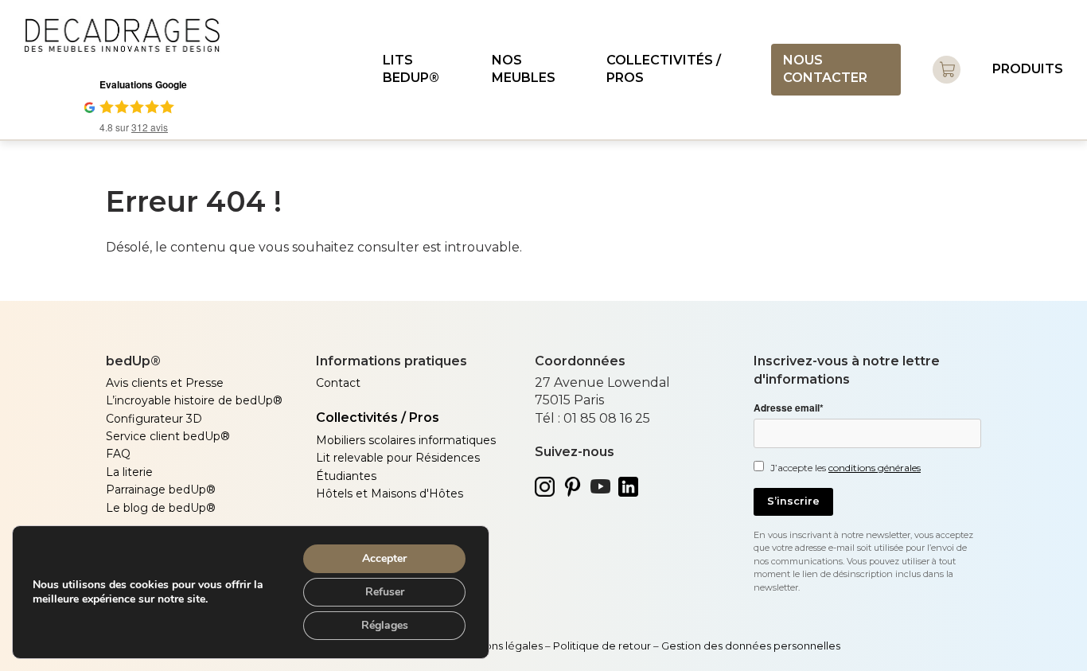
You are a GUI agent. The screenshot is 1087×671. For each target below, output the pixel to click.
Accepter (384, 558)
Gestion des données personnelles (752, 645)
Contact (338, 383)
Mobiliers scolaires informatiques (406, 440)
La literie (129, 472)
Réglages (384, 625)
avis (149, 127)
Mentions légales (500, 645)
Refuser (384, 591)
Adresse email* (789, 408)
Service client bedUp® (168, 436)
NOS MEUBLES (523, 69)
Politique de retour (602, 645)
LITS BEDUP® (411, 69)
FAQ (118, 454)
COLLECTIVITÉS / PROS (663, 69)
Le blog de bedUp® (161, 508)
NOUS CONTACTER (825, 69)
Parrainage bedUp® (161, 489)
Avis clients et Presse (165, 383)
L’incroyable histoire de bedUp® (194, 400)
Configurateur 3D (154, 419)
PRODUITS (1027, 68)
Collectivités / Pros (377, 417)
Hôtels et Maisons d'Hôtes (389, 493)
